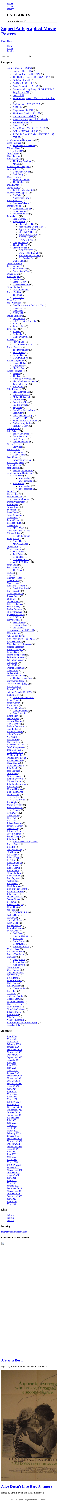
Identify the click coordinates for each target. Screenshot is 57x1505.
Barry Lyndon (19, 211)
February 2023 (14, 1133)
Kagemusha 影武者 (23, 110)
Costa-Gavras (13, 763)
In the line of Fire (21, 402)
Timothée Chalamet (16, 1009)
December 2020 (14, 1188)
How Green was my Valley (25, 841)
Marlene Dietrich (15, 593)
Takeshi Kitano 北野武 (18, 683)
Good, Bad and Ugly (22, 415)
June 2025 (12, 1065)
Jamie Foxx (12, 564)
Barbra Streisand (14, 609)
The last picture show (23, 678)
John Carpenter (14, 750)
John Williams (19, 962)
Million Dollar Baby (22, 397)
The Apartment (20, 268)
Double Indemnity (21, 441)
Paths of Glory (19, 282)
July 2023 (11, 1120)
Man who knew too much (25, 381)
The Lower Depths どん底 (26, 113)
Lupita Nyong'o (14, 862)
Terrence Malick (14, 263)
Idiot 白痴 (18, 95)
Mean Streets (19, 352)
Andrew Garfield (15, 760)
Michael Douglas (15, 708)
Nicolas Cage (13, 828)
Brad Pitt (11, 847)
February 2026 (14, 1044)
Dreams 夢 (19, 125)
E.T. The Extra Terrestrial (24, 321)
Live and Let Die (26, 224)
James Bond (12, 216)
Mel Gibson (12, 525)
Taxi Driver (18, 554)
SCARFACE (19, 342)
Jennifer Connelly (15, 826)
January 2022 (13, 1167)
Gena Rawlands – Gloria (18, 530)
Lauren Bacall (13, 652)
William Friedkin (15, 807)
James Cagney (13, 702)
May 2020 (12, 1204)
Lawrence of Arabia (22, 460)
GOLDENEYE (26, 250)
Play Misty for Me (21, 392)
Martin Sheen (13, 949)
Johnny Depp (13, 857)
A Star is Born (12, 1360)
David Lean (12, 457)
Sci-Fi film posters (15, 747)
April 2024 (12, 1096)
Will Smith (12, 881)
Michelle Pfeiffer (15, 805)
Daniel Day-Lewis (15, 1004)
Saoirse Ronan (13, 899)
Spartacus (17, 279)
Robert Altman (14, 158)
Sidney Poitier (13, 287)
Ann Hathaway (14, 686)
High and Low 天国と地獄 (26, 74)
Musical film (13, 580)
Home (10, 3)
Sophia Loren (13, 507)
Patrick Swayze (14, 836)
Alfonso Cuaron (14, 721)
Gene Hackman (14, 143)
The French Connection (24, 145)
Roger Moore (19, 221)
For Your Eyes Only (28, 234)
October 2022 (13, 1144)
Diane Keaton (13, 156)
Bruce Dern (12, 978)
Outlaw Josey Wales (22, 423)
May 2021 (12, 1183)
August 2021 (13, 1175)
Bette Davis (12, 512)
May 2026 (12, 1039)
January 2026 (13, 1047)
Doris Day (12, 491)
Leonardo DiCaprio (16, 744)
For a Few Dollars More (24, 410)
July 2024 (11, 1089)
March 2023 (12, 1130)
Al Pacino (11, 339)
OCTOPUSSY (26, 237)
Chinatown (18, 308)
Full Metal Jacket (21, 213)
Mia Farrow (12, 670)
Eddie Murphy (13, 875)
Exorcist (16, 810)
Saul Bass (17, 933)
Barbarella (17, 334)
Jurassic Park (19, 326)
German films (13, 428)
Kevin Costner (13, 985)
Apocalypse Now (21, 198)
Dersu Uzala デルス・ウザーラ (29, 128)
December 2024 (14, 1075)
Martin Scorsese (14, 549)
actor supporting (26, 481)
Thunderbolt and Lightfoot (25, 420)
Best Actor (18, 475)
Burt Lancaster (14, 591)
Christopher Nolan (15, 972)
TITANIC (11, 993)
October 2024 (13, 1081)
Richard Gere (13, 695)
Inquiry (10, 9)
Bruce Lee (12, 991)
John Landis (12, 768)
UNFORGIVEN (20, 394)
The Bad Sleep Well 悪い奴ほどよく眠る (34, 98)
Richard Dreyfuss (15, 778)
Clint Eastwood (14, 389)
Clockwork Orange (22, 208)
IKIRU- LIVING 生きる (25, 131)
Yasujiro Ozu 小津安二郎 (20, 630)
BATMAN (18, 313)
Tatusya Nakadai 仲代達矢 (19, 692)
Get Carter (18, 150)
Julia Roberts (13, 894)
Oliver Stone (13, 274)
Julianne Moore (14, 1012)
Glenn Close (13, 813)
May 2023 (12, 1125)
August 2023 (13, 1117)
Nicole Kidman (14, 833)
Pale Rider (18, 413)
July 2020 (11, 1199)
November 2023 (14, 1109)
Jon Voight (12, 802)
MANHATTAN (20, 544)
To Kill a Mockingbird (23, 190)
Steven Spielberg (15, 316)
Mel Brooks (12, 517)
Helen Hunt (12, 907)
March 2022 (12, 1162)
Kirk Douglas (13, 276)
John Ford (11, 839)
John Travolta (13, 468)
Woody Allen (13, 538)
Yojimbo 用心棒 (21, 80)
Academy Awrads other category (22, 1022)
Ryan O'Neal (13, 700)
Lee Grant (11, 902)
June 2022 (12, 1154)
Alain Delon (12, 923)
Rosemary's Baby (21, 203)
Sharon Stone (13, 794)
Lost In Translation (15, 954)
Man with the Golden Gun (31, 226)
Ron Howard (13, 865)
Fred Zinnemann (14, 496)
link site (10, 1215)
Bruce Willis (12, 883)
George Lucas (13, 444)
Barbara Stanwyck (15, 726)
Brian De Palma (14, 604)
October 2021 (13, 1172)
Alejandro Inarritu (15, 996)
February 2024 (14, 1102)
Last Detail (18, 310)
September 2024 (14, 1083)
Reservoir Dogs (20, 625)
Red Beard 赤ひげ (22, 83)
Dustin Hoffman (14, 177)
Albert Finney (13, 734)
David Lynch (13, 185)
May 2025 (12, 1068)
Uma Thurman (14, 970)
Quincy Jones (19, 959)
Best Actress (18, 483)
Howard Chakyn (20, 936)
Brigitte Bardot (14, 925)
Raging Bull (18, 355)
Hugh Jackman (14, 886)
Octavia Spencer (14, 776)
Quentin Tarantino (15, 668)
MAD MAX (19, 528)
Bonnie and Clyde (21, 171)
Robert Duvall (13, 844)
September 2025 (14, 1057)
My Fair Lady (19, 368)
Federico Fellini (14, 523)
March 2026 (12, 1041)
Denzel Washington (16, 502)
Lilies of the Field (21, 289)
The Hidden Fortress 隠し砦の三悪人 (32, 77)
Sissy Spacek (13, 967)
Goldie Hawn (13, 601)
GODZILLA (13, 975)
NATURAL (18, 297)
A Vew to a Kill (26, 240)
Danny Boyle (13, 718)
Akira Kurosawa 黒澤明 (19, 68)
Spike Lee (11, 599)
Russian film (13, 786)
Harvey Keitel (13, 620)
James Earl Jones (15, 928)
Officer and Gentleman (23, 697)
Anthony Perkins (15, 731)
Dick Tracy (18, 174)
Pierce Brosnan (20, 247)
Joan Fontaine (13, 771)
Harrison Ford (13, 449)
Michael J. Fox (14, 533)
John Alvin (18, 938)
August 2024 (13, 1086)
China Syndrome (20, 337)
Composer (12, 957)
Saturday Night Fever (23, 470)
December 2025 (14, 1049)
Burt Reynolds (13, 878)
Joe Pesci (11, 909)
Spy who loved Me (27, 229)
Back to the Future (21, 536)
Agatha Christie (14, 641)
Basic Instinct (19, 799)
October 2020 (13, 1193)
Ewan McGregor (15, 649)
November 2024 (14, 1078)
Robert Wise (12, 705)
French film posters (16, 654)
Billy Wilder (12, 431)
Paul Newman (13, 567)
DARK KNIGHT (15, 896)
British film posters (15, 462)
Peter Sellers (12, 716)
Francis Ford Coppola (17, 192)
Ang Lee (11, 575)
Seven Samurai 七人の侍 (25, 86)
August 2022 (13, 1149)
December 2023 (14, 1107)
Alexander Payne (15, 920)
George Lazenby (20, 242)
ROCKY (17, 617)
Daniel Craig (19, 261)
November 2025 (14, 1052)
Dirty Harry (18, 399)
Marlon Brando (14, 1006)
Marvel (10, 572)
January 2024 (13, 1104)
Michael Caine (13, 148)
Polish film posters (15, 657)
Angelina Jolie (13, 1025)
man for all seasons (21, 499)
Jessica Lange (13, 596)
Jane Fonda (12, 329)
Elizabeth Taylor (14, 831)
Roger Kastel (19, 944)
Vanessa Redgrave (15, 1020)
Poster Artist (12, 930)
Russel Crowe (13, 868)
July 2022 (11, 1151)
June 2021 (12, 1180)
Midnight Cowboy (21, 179)
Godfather (17, 195)
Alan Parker (12, 729)
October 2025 (13, 1054)
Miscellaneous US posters (19, 644)
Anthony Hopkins (15, 891)
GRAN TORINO (21, 418)
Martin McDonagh (15, 765)
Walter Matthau (14, 673)
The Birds (17, 376)
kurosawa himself (21, 122)
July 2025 (11, 1062)
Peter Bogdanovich (16, 675)
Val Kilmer (12, 737)
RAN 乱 (18, 107)
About (10, 6)
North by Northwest (22, 378)
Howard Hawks (14, 789)
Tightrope (17, 407)
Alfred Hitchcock (15, 371)
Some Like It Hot (21, 271)
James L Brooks (14, 980)
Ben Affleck (12, 689)
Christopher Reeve (15, 681)
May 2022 (12, 1157)
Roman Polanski (14, 200)
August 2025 (13, 1060)
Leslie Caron (13, 739)
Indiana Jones (19, 318)
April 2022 (12, 1159)
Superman (11, 509)
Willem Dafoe (13, 915)
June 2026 (12, 1036)
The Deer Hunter (21, 350)
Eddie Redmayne (15, 792)
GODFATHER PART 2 (24, 344)
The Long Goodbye (22, 161)
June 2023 (12, 1123)
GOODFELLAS (21, 357)
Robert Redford (14, 292)
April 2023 (12, 1128)
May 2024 (12, 1094)
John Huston (13, 1014)
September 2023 (14, 1115)
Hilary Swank (13, 633)
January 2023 (13, 1136)
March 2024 (12, 1099)
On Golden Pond (21, 588)
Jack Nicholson (14, 302)
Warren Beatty (13, 169)
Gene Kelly (12, 818)
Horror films (12, 494)
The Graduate (19, 182)
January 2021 (13, 1185)
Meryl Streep (13, 300)
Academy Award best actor (19, 473)
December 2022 (14, 1138)
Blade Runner (19, 454)
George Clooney (14, 849)
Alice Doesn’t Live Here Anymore (26, 1486)
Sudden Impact (20, 405)
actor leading (25, 478)
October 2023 (13, 1112)
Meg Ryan (12, 917)
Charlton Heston (14, 578)
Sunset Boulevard (21, 433)
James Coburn (13, 520)
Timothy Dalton (20, 245)
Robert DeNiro (14, 347)
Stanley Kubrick (14, 206)
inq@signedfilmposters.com (14, 1231)
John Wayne (12, 504)
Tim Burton (12, 852)
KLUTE (17, 331)
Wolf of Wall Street (22, 562)
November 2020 (14, 1191)
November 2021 (14, 1170)
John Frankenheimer (16, 784)
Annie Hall (18, 541)
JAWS (16, 323)
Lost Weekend (19, 439)
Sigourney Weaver (15, 1001)
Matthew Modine (15, 755)
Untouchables (19, 988)
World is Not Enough (28, 253)
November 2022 (14, 1141)
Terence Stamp (14, 999)
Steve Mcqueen (14, 465)
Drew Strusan (19, 941)
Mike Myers (12, 1017)
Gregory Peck (13, 187)
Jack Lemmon (13, 266)
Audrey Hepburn (15, 360)
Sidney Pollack (14, 873)
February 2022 (14, 1165)
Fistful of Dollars (20, 426)
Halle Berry (12, 983)
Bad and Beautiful (21, 284)
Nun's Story (18, 365)
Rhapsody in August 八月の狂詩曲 (30, 119)
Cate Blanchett (14, 723)
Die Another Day (27, 258)
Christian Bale (13, 742)
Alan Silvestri (19, 964)
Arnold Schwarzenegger (18, 166)
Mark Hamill (13, 815)
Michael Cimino (14, 781)
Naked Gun (12, 583)
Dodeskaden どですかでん (27, 104)
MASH (16, 164)
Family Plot (18, 386)
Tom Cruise (12, 153)
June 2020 (12, 1201)
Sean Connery (19, 219)
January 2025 (13, 1073)
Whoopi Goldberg (15, 636)
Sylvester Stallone (15, 614)
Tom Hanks (12, 773)
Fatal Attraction (20, 713)
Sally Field (12, 665)
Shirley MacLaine (15, 612)
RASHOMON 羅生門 (24, 116)
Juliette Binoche (14, 823)
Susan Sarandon (14, 515)
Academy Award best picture (20, 140)
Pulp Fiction (18, 627)
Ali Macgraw (13, 854)
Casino (16, 797)
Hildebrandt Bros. (21, 946)
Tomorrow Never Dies (29, 255)
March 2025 (12, 1070)
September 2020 (14, 1196)
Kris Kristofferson (15, 951)
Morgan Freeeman (15, 647)
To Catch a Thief (20, 384)
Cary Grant (12, 662)
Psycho (16, 373)
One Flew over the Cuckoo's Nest (28, 305)
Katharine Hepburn (16, 585)
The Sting (17, 295)
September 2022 (14, 1146)
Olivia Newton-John (16, 758)
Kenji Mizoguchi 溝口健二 (21, 638)
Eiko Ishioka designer (17, 889)
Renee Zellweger (15, 904)
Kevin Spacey (13, 870)
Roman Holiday (20, 363)
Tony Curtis (12, 546)
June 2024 (12, 1091)
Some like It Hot (20, 436)
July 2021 (11, 1178)
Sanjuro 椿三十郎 (22, 71)
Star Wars (17, 447)
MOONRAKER (26, 232)
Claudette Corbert (15, 752)
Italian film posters (15, 660)
